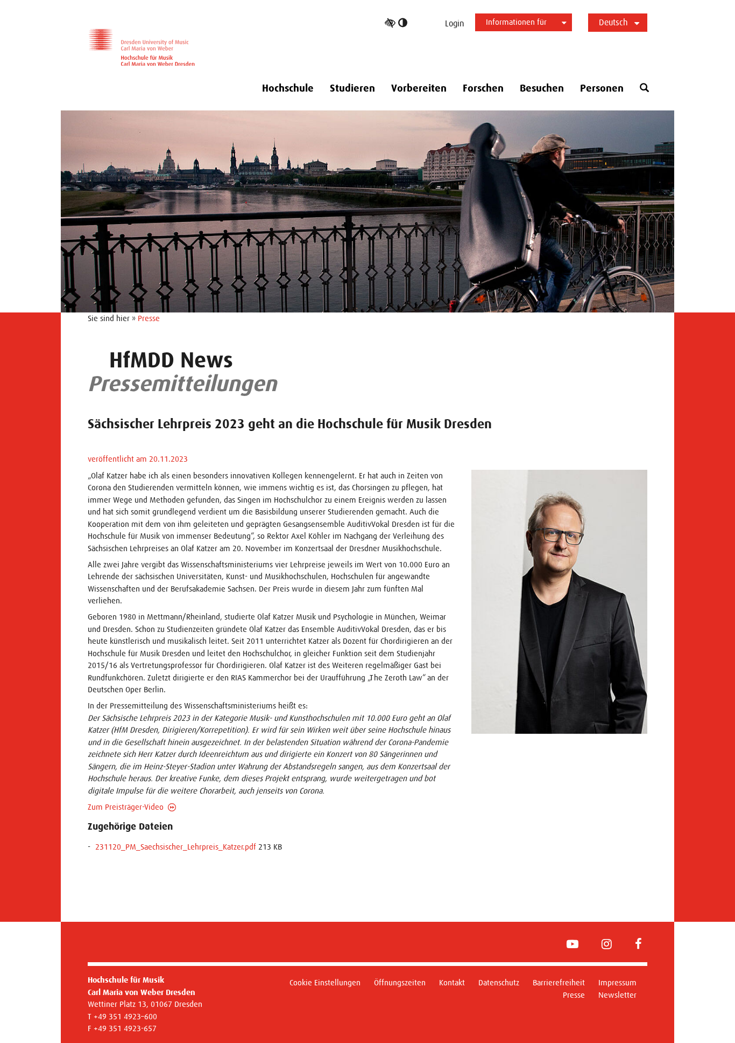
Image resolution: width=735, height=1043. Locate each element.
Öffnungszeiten (400, 982)
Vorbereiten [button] (419, 88)
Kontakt (452, 982)
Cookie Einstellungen (325, 982)
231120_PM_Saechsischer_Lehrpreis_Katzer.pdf (175, 846)
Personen (602, 88)
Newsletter (617, 994)
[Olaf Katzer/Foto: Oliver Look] (559, 602)
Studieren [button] (352, 88)
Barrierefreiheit (559, 982)
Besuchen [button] (542, 88)
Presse (149, 318)
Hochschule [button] (288, 88)
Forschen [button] (483, 88)
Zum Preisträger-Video (126, 806)
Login (454, 23)
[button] (644, 88)
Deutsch (613, 22)
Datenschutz (498, 982)
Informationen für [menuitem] (516, 21)
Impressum (617, 982)
